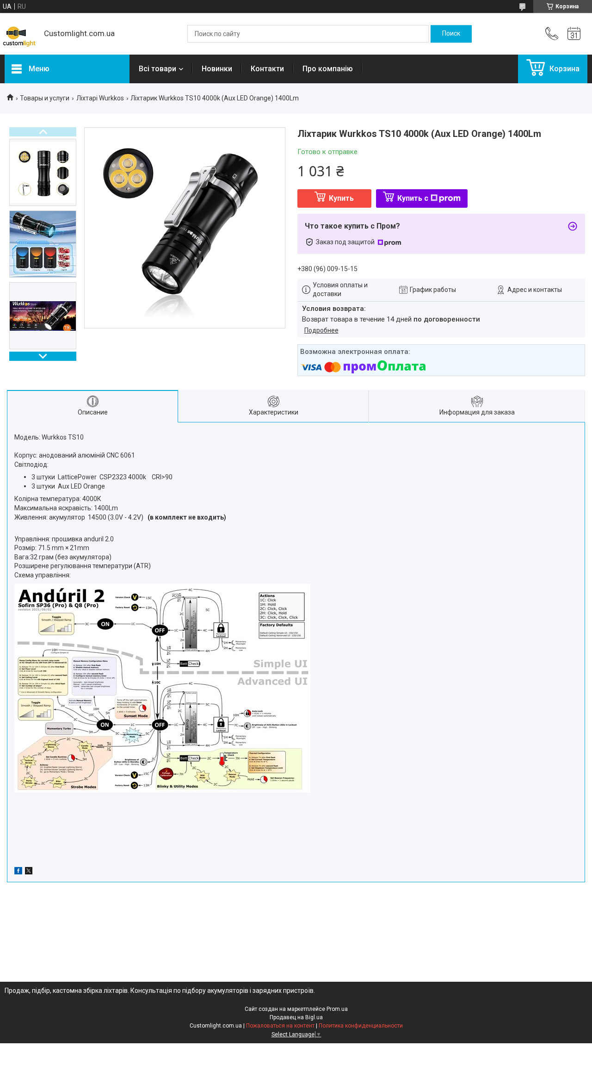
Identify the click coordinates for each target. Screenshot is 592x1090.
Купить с (412, 198)
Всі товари (157, 68)
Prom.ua (337, 1009)
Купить (341, 198)
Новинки (217, 68)
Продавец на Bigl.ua (296, 1017)
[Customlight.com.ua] (19, 34)
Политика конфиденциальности (361, 1025)
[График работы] (573, 34)
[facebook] (18, 872)
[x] (28, 872)
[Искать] (451, 34)
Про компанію (327, 68)
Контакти (267, 68)
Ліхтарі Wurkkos (100, 98)
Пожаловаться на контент (280, 1025)
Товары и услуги (44, 98)
